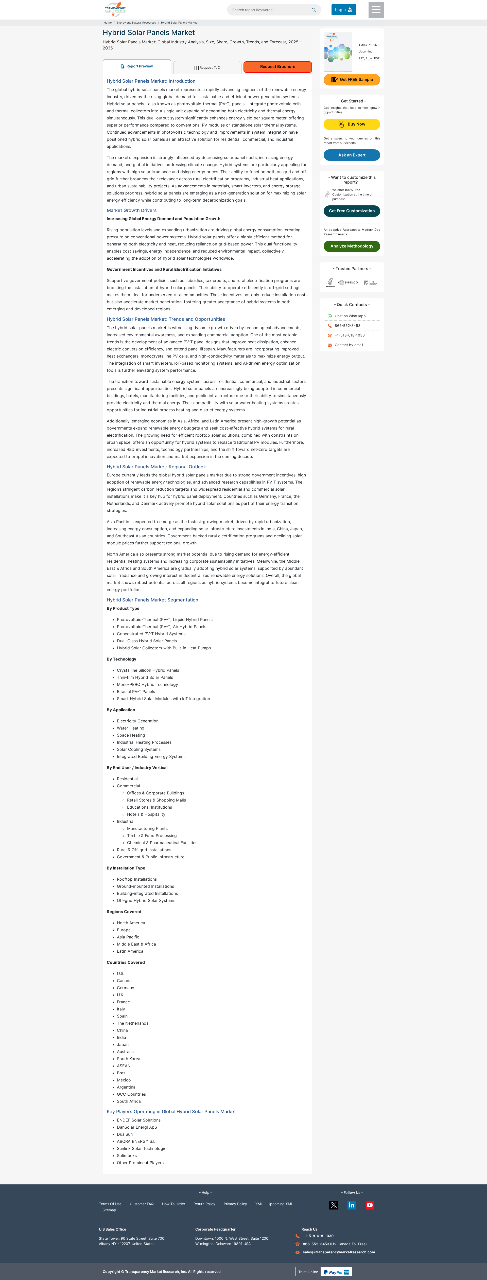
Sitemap (109, 1210)
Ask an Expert (352, 154)
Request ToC (210, 67)
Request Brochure (277, 66)
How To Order (173, 1204)
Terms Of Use (110, 1204)
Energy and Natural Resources (136, 22)
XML (259, 1204)
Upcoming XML (280, 1204)
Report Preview (139, 66)
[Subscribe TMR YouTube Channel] (370, 1204)
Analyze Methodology (352, 245)
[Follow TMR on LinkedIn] (351, 1204)
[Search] (313, 9)
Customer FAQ (142, 1204)
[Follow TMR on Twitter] (333, 1204)
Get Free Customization (352, 210)
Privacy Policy (235, 1204)
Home (108, 22)
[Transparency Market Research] (115, 9)
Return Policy (204, 1204)
